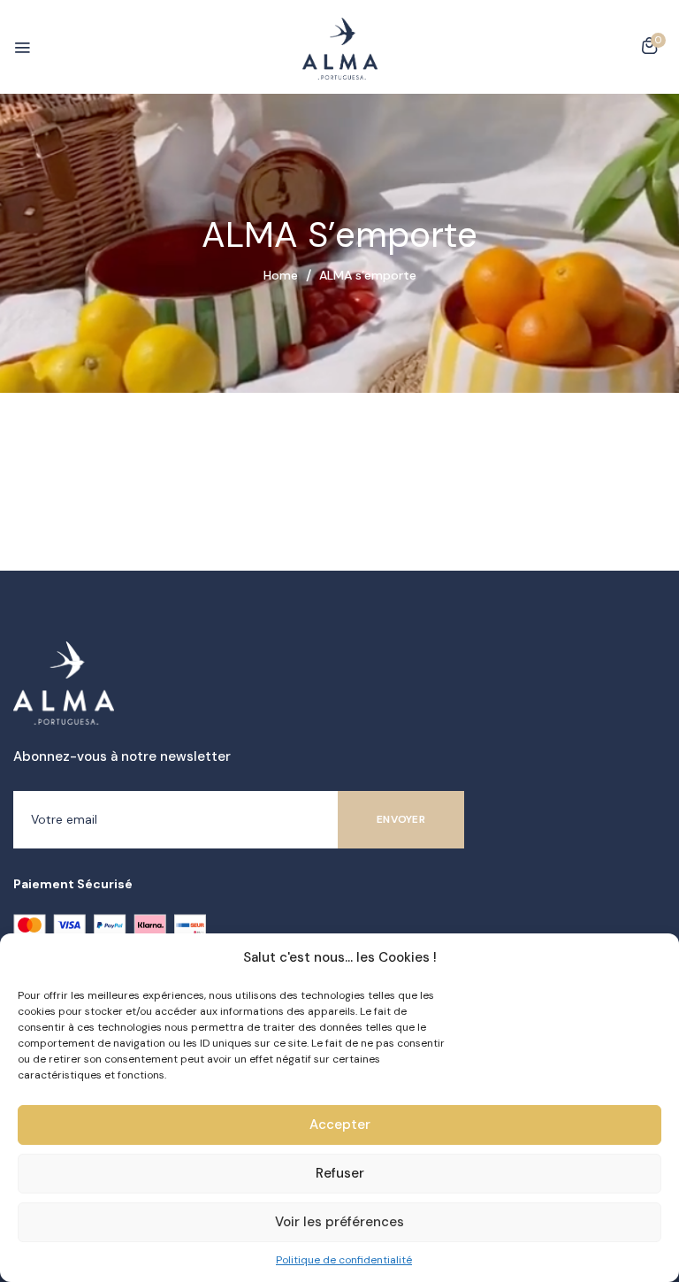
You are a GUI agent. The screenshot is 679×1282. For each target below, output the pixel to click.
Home (280, 275)
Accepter (339, 1124)
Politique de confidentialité (344, 1260)
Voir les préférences (339, 1222)
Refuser (340, 1173)
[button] (649, 49)
